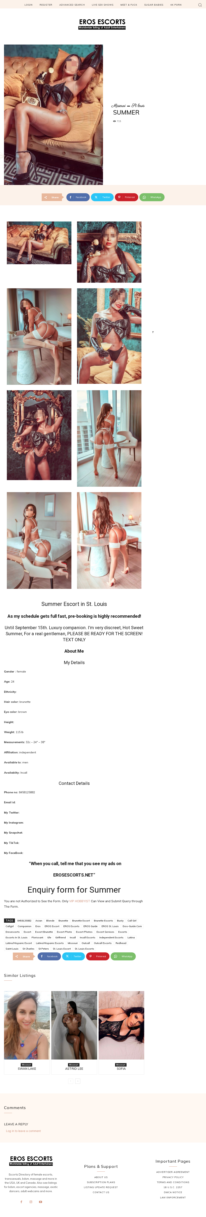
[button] (200, 4)
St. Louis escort (62, 948)
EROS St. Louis (110, 926)
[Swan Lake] (27, 1025)
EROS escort (52, 926)
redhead (121, 943)
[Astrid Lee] (74, 1025)
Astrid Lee (74, 1069)
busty (120, 920)
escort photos (84, 931)
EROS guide (90, 926)
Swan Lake (27, 1069)
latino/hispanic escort (19, 943)
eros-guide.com (132, 926)
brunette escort (81, 920)
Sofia (121, 1069)
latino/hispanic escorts (50, 943)
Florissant (37, 937)
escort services (105, 931)
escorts (122, 931)
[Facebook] (21, 1202)
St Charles (28, 948)
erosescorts (13, 931)
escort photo (64, 931)
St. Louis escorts (84, 948)
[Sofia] (121, 1025)
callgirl (10, 926)
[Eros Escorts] (103, 25)
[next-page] (77, 1081)
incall (73, 937)
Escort (27, 931)
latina (131, 937)
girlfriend (60, 937)
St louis (138, 106)
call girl (132, 920)
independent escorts (111, 937)
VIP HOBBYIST (79, 901)
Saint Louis (12, 948)
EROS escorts (71, 926)
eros (38, 926)
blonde (50, 920)
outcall (86, 943)
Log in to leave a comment (23, 1131)
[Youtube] (40, 1202)
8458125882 (24, 920)
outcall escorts (103, 943)
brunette (63, 920)
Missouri (119, 106)
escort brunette (44, 931)
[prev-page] (70, 1081)
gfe (49, 937)
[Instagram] (31, 1202)
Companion (24, 926)
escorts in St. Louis (17, 937)
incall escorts (87, 937)
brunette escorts (103, 920)
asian (38, 920)
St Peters (43, 948)
